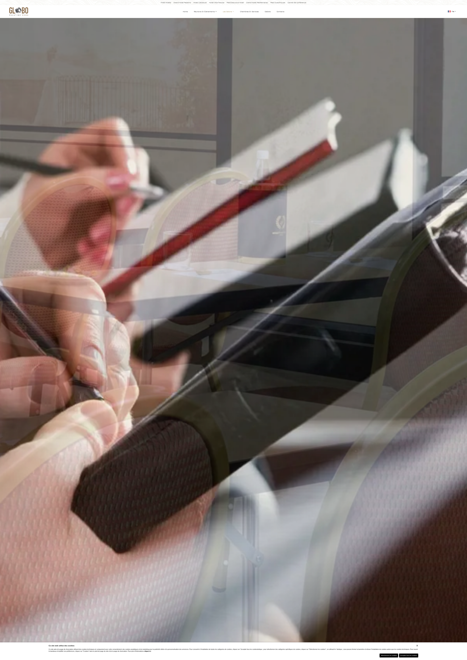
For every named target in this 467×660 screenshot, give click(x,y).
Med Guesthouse (277, 2)
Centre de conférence (297, 2)
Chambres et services (249, 11)
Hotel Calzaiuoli (200, 2)
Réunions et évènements (204, 11)
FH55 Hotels (166, 2)
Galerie (268, 11)
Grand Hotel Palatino (182, 2)
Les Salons (228, 11)
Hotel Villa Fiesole (216, 2)
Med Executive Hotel (235, 2)
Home (185, 11)
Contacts (280, 11)
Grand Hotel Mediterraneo (257, 2)
